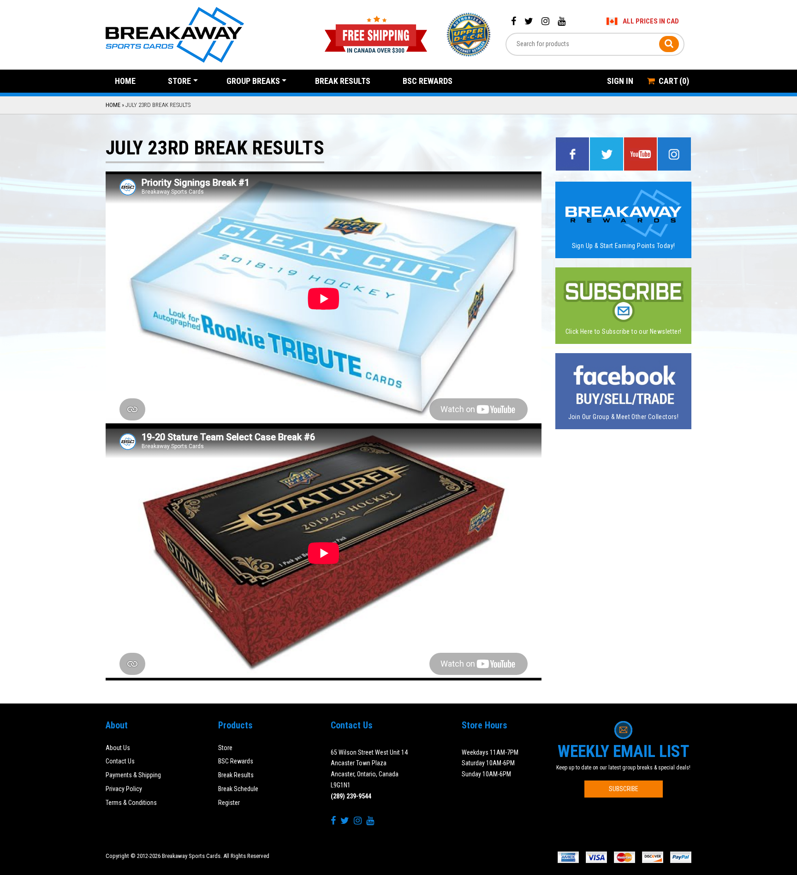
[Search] (669, 44)
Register (229, 802)
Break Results (342, 81)
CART (674, 81)
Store (179, 81)
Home (125, 81)
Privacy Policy (124, 788)
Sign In (620, 81)
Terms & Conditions (131, 802)
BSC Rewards (427, 81)
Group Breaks (253, 81)
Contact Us (120, 761)
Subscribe (623, 788)
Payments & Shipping (133, 775)
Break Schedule (238, 788)
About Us (118, 747)
